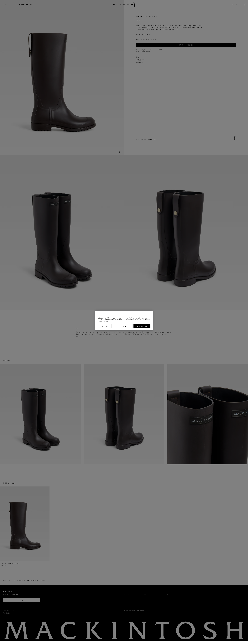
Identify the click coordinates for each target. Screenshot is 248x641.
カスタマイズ (104, 326)
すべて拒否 (126, 326)
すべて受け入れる (142, 326)
